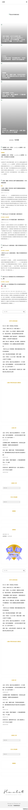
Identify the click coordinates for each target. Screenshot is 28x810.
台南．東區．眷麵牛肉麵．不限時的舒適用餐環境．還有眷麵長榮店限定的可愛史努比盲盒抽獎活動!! (14, 452)
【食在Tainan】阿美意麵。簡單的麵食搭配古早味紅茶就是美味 (14, 350)
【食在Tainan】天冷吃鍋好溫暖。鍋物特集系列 (12, 219)
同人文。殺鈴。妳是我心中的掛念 (10, 325)
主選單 (3, 2)
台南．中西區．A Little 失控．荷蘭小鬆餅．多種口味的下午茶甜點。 (14, 358)
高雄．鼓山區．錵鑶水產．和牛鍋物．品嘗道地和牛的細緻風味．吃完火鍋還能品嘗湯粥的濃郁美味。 (14, 344)
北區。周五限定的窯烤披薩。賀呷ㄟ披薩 (12, 354)
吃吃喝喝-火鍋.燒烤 (5, 217)
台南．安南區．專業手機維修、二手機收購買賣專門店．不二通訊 (14, 461)
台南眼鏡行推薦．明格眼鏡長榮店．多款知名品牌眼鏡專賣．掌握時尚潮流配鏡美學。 (14, 444)
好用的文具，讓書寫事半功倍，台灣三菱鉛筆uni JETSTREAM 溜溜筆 (14, 468)
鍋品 (2, 185)
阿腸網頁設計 (16, 805)
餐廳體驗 (3, 152)
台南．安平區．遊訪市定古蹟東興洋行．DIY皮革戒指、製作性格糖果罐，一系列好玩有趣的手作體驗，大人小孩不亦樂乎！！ (14, 364)
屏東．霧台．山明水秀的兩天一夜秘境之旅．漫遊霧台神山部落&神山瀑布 (14, 370)
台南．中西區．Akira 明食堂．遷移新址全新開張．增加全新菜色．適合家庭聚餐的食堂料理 (13, 332)
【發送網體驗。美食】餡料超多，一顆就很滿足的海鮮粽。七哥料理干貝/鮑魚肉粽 (14, 337)
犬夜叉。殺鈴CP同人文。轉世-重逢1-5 (11, 328)
